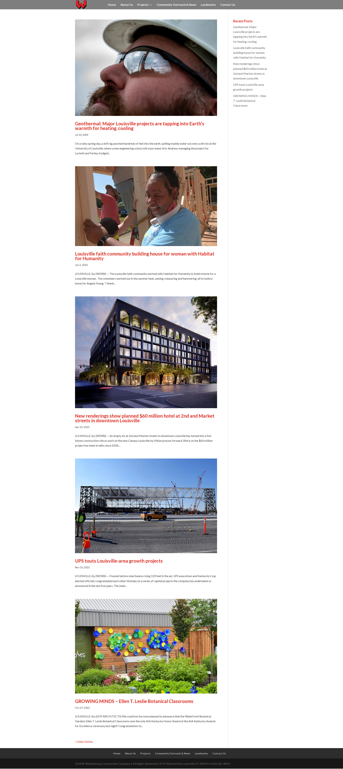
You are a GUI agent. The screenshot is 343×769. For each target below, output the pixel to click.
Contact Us (227, 4)
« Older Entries (84, 741)
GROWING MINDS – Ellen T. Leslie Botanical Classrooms (134, 701)
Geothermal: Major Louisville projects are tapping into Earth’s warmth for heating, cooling (139, 126)
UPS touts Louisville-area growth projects (119, 561)
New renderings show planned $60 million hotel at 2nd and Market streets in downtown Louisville (144, 418)
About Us (126, 4)
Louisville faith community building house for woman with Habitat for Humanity (144, 256)
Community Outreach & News (176, 4)
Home (112, 4)
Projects (143, 4)
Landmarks (208, 4)
